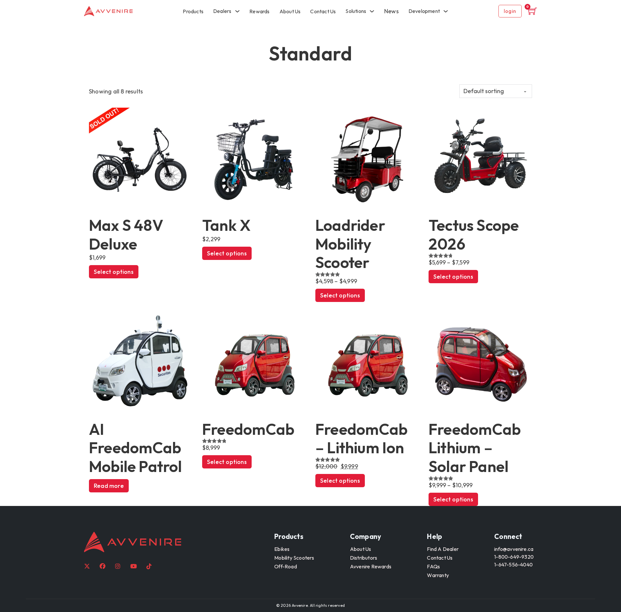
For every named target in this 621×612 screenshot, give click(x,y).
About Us (290, 11)
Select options (114, 271)
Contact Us (323, 11)
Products (193, 11)
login (510, 11)
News (391, 11)
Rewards (259, 11)
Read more (109, 485)
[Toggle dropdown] (445, 11)
